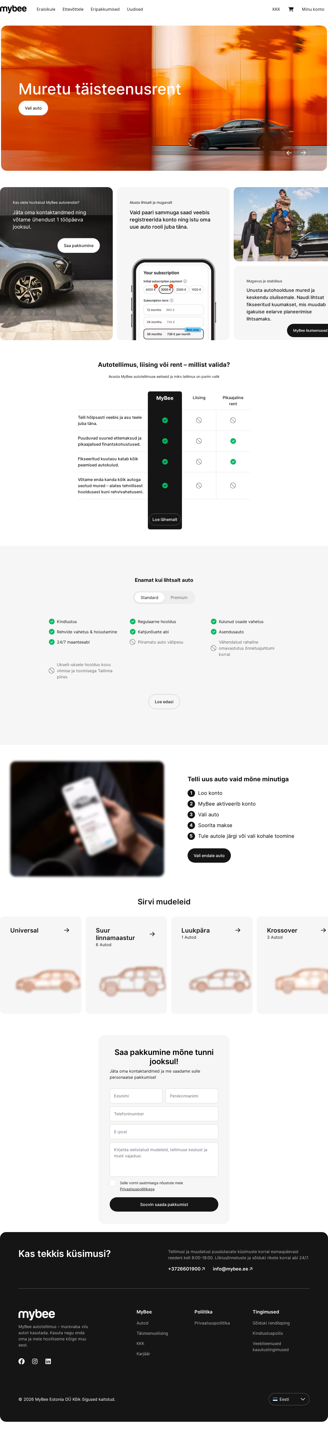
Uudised (135, 9)
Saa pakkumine (79, 245)
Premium (179, 597)
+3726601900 (184, 1268)
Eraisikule (46, 9)
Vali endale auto (209, 855)
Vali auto (33, 108)
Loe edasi (164, 701)
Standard (149, 597)
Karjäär (143, 1353)
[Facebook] (21, 1361)
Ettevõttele (73, 9)
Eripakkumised (105, 9)
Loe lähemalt (164, 519)
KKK (140, 1343)
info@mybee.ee (230, 1268)
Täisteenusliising (152, 1333)
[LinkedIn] (48, 1361)
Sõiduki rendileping (271, 1323)
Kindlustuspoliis (268, 1333)
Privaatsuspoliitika (212, 1323)
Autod (142, 1323)
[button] (289, 153)
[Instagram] (35, 1361)
